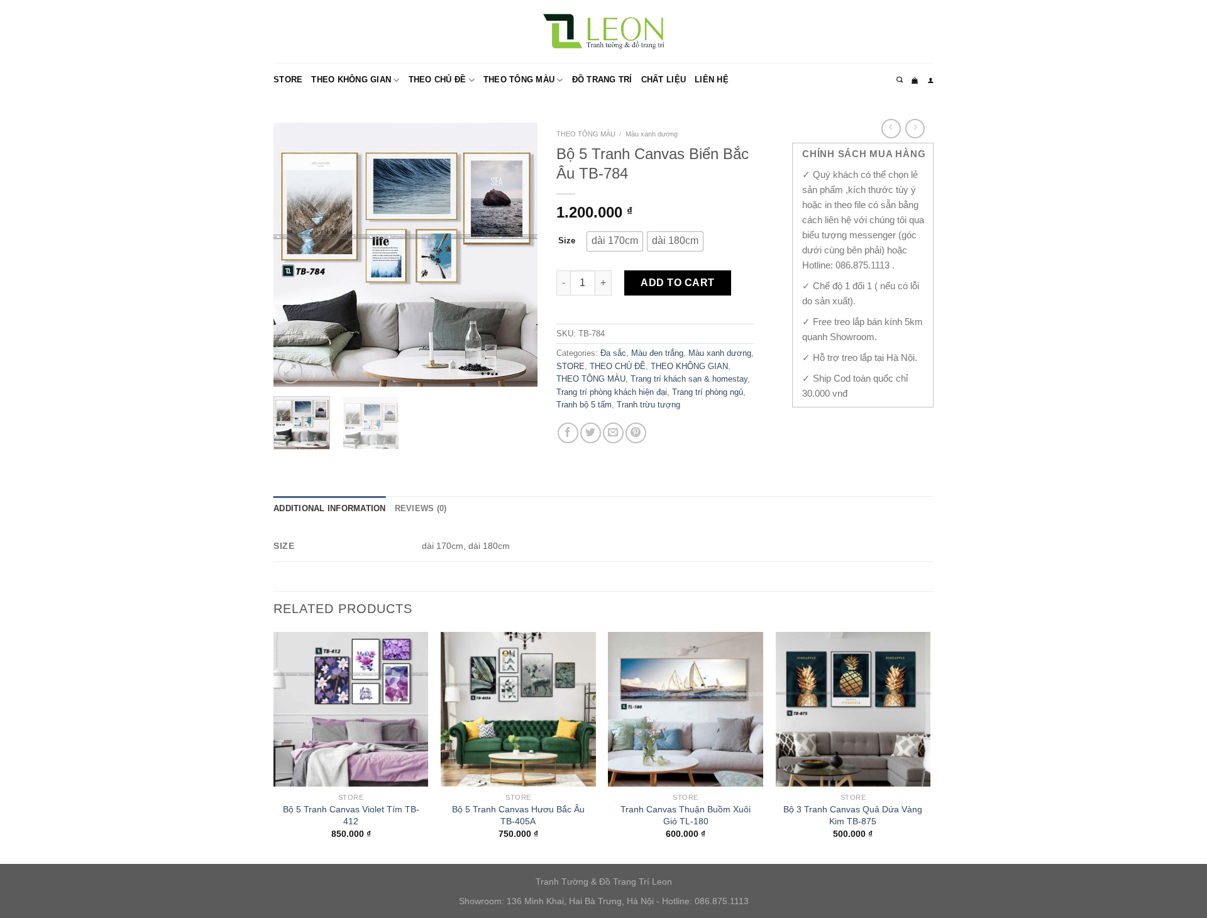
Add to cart (677, 282)
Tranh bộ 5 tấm (584, 404)
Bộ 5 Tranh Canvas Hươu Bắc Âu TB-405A (518, 815)
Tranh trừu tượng (648, 404)
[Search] (899, 80)
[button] (614, 241)
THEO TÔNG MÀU (518, 79)
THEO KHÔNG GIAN (351, 79)
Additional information (329, 508)
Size (566, 240)
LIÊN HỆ (712, 79)
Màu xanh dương (652, 134)
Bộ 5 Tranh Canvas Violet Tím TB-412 (351, 815)
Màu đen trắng (657, 353)
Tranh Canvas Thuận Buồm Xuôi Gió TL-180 (685, 815)
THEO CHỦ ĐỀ (437, 79)
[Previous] (295, 254)
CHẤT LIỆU (663, 79)
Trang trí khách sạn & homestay (689, 379)
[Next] (516, 254)
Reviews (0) (421, 508)
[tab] (329, 508)
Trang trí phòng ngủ (707, 392)
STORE (287, 79)
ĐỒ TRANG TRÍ (602, 79)
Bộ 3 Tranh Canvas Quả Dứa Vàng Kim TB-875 (852, 815)
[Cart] (915, 80)
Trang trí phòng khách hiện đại (611, 392)
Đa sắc (613, 353)
